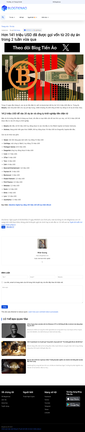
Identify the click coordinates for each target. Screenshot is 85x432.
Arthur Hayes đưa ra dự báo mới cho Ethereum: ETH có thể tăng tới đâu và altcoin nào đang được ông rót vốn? (55, 324)
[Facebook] (17, 231)
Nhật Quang (17, 30)
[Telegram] (26, 231)
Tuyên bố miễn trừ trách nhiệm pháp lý (30, 429)
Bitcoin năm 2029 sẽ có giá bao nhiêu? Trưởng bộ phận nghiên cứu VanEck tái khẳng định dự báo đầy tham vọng (55, 360)
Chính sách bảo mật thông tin (9, 429)
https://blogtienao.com (42, 255)
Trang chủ (4, 26)
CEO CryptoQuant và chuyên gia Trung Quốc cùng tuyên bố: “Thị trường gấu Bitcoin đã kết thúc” (55, 342)
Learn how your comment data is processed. (43, 312)
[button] (3, 17)
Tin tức (12, 26)
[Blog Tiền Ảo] (14, 8)
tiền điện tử (10, 227)
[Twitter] (21, 231)
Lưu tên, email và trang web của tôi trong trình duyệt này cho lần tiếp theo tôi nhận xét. (33, 282)
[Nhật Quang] (42, 244)
